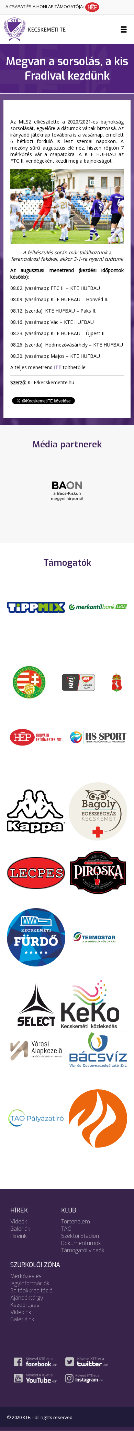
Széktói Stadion (80, 1236)
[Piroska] (98, 872)
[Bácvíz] (98, 1049)
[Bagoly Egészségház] (98, 810)
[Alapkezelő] (36, 1049)
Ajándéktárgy (26, 1297)
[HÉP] (36, 736)
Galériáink (22, 1319)
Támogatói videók (82, 1250)
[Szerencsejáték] (36, 606)
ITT (58, 367)
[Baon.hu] (67, 490)
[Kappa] (36, 810)
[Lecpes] (36, 872)
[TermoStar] (98, 936)
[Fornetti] (98, 1118)
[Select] (36, 1003)
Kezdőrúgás (24, 1305)
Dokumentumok (81, 1243)
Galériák (20, 1228)
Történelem (75, 1221)
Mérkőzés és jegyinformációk (29, 1279)
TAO (66, 1228)
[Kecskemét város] (117, 681)
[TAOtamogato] (36, 1118)
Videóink (20, 1312)
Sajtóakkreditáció (31, 1290)
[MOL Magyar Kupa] (79, 681)
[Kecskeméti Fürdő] (36, 936)
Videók (18, 1221)
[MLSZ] (29, 681)
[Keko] (90, 1003)
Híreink (18, 1236)
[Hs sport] (98, 736)
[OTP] (98, 606)
